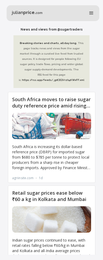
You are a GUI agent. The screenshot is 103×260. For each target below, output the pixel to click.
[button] (91, 13)
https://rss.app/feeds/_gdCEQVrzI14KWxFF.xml (53, 80)
